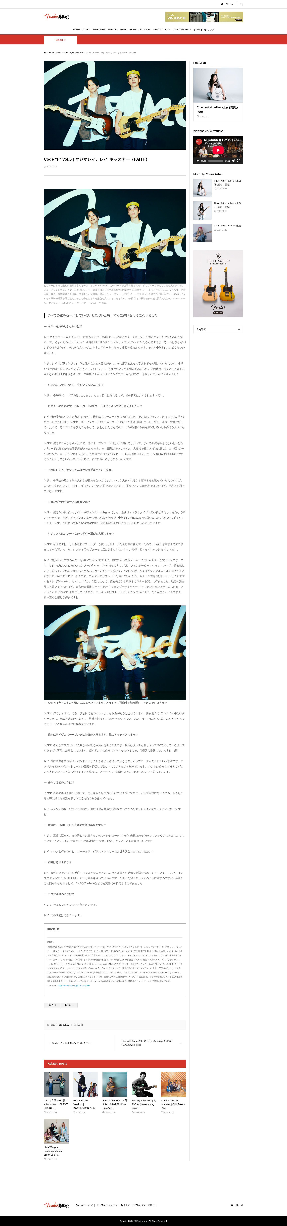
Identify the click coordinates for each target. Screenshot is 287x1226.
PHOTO (133, 29)
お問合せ (125, 1205)
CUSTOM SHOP (182, 29)
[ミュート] (233, 160)
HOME (76, 29)
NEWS (123, 29)
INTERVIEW (99, 29)
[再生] (197, 160)
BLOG (168, 29)
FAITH (80, 1025)
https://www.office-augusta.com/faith (74, 985)
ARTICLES (145, 29)
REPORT (158, 29)
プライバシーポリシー (145, 1205)
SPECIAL (112, 29)
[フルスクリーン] (238, 160)
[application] (218, 150)
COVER (86, 29)
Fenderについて (84, 1205)
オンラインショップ (203, 29)
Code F (60, 40)
